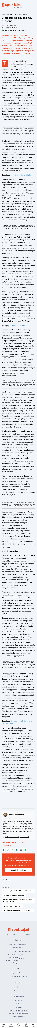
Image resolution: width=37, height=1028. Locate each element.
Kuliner (17, 14)
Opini (21, 955)
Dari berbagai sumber (11, 27)
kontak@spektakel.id (21, 865)
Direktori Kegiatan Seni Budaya (12, 956)
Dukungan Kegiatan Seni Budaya (11, 962)
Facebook (18, 1000)
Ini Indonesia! (13, 944)
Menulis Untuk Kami (18, 870)
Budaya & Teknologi (26, 951)
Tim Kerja (15, 976)
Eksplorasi (22, 944)
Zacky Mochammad (11, 25)
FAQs (18, 987)
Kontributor (23, 976)
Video (21, 948)
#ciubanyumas (11, 842)
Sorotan (10, 14)
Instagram (18, 1007)
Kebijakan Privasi (18, 990)
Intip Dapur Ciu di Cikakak (21, 175)
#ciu (3, 842)
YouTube (18, 1004)
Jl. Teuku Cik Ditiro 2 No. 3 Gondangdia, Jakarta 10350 (18, 1012)
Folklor (21, 958)
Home (3, 14)
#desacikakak (6, 846)
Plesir (16, 951)
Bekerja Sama (23, 973)
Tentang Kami (13, 973)
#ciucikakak (22, 842)
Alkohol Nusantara (18, 325)
